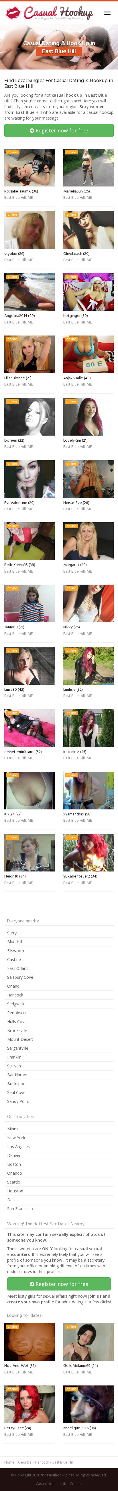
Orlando (14, 1173)
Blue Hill (14, 941)
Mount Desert (20, 1039)
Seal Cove (16, 1092)
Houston (15, 1191)
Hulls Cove (17, 1021)
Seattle (13, 1182)
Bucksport (16, 1083)
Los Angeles (18, 1146)
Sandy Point (18, 1101)
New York (16, 1137)
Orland (13, 986)
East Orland (18, 968)
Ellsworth (15, 950)
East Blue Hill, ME (18, 198)
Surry (12, 933)
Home (9, 1462)
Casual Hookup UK (51, 1483)
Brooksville (17, 1030)
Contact (76, 1483)
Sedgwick (15, 1003)
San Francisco (20, 1208)
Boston (14, 1164)
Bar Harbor (17, 1074)
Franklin (14, 1057)
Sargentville (17, 1048)
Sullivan (14, 1066)
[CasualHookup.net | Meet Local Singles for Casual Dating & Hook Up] (50, 13)
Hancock (15, 995)
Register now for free (61, 130)
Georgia (25, 1462)
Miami (13, 1128)
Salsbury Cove (20, 977)
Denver (14, 1155)
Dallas (13, 1199)
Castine (14, 959)
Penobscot (17, 1012)
